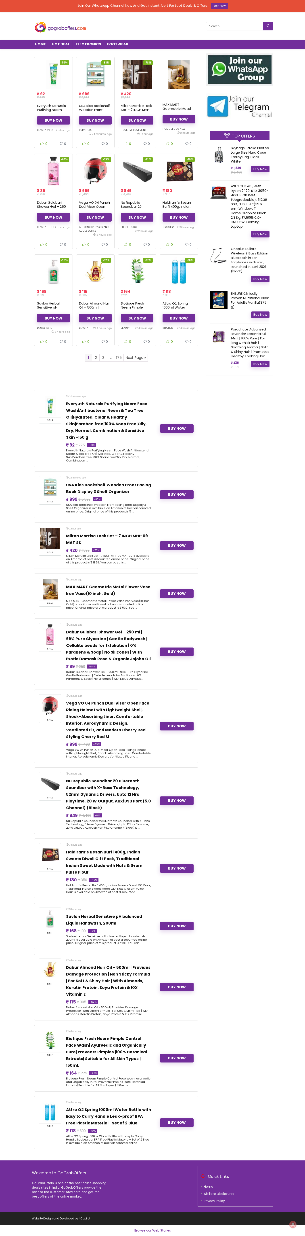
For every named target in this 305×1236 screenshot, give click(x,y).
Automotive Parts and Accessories (94, 229)
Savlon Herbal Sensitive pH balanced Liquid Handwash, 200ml (51, 309)
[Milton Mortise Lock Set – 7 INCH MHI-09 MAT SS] (137, 74)
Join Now (219, 6)
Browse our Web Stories (152, 1230)
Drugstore (44, 328)
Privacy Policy (214, 1201)
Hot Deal (61, 44)
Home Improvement (133, 130)
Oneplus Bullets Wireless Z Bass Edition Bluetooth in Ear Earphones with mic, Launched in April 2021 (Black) (249, 259)
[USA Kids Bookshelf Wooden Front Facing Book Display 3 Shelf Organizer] (95, 74)
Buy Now (53, 120)
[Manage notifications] (293, 1224)
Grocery (169, 227)
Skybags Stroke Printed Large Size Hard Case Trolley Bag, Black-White (250, 155)
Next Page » (135, 357)
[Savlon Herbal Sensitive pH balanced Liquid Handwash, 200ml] (53, 271)
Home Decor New (174, 129)
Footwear (117, 44)
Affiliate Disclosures (219, 1194)
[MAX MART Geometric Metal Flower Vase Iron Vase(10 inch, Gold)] (179, 74)
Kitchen (168, 328)
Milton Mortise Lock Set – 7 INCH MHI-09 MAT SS (136, 109)
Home (40, 44)
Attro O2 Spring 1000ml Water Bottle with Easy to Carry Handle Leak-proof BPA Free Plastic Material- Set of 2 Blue (108, 1116)
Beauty (41, 130)
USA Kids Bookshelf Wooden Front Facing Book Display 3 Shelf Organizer (95, 111)
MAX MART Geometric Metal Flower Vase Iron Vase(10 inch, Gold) (178, 110)
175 (119, 357)
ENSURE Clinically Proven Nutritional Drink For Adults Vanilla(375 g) (250, 300)
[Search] (268, 26)
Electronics (88, 44)
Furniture (85, 130)
